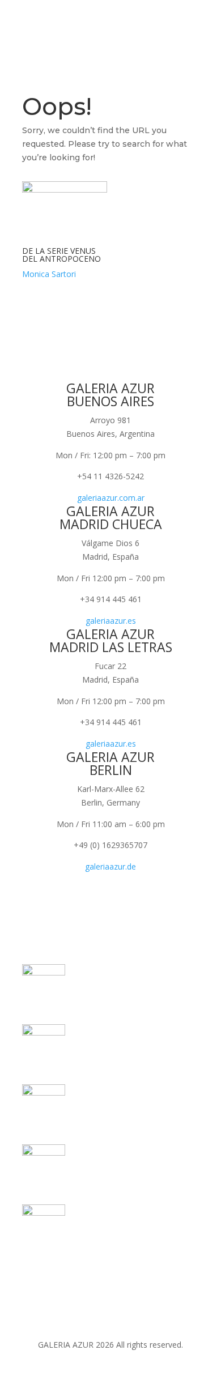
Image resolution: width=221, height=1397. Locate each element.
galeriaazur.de (110, 866)
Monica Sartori (49, 274)
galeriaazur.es (111, 620)
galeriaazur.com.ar (110, 497)
